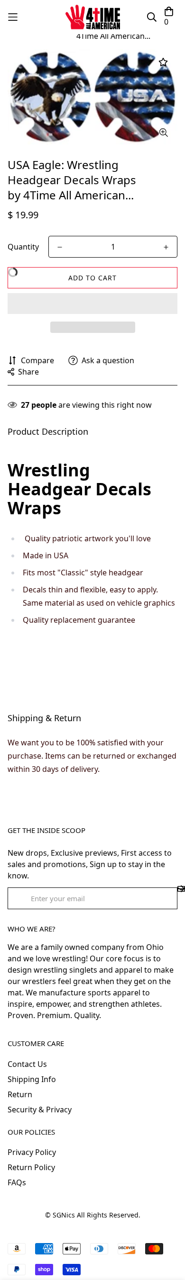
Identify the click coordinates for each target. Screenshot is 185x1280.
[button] (92, 303)
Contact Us (27, 1064)
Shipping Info (32, 1079)
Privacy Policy (32, 1152)
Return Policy (31, 1167)
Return (20, 1094)
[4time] (92, 17)
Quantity (23, 247)
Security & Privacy (40, 1109)
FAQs (17, 1182)
